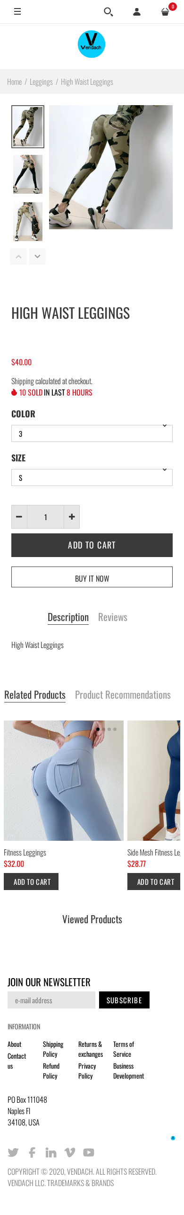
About (14, 1044)
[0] (165, 12)
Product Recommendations (123, 695)
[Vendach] (92, 46)
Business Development (128, 1070)
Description (68, 617)
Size (18, 457)
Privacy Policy (87, 1070)
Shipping (22, 381)
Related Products (35, 695)
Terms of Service (123, 1049)
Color (23, 413)
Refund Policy (51, 1070)
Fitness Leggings (25, 852)
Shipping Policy (53, 1049)
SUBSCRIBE (124, 1000)
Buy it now (92, 578)
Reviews (112, 617)
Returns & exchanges (90, 1049)
